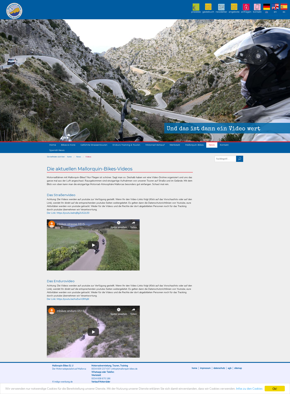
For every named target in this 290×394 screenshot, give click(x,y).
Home (52, 145)
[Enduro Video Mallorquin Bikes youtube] (93, 332)
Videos (88, 157)
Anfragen (246, 12)
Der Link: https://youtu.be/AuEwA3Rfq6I (68, 299)
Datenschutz (219, 368)
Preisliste (196, 12)
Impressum (205, 368)
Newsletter (221, 12)
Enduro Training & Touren (126, 145)
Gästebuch (208, 12)
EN (275, 12)
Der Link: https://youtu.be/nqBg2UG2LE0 (68, 213)
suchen (239, 159)
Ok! (275, 388)
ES (284, 12)
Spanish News (56, 150)
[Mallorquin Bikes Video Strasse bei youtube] (93, 244)
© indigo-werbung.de (62, 381)
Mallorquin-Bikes (34, 11)
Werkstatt (175, 145)
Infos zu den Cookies (249, 389)
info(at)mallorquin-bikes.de (124, 368)
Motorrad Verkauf (155, 145)
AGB (229, 368)
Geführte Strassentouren (94, 145)
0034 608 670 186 (100, 378)
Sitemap (238, 368)
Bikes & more (68, 145)
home (69, 157)
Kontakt (257, 12)
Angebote (234, 12)
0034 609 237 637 (277, 15)
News (212, 145)
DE (266, 12)
